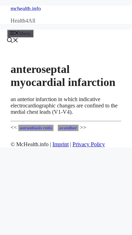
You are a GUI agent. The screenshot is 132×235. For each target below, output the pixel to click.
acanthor (68, 127)
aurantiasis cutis (36, 127)
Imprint (60, 144)
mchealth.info (26, 9)
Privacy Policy (89, 144)
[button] (12, 41)
